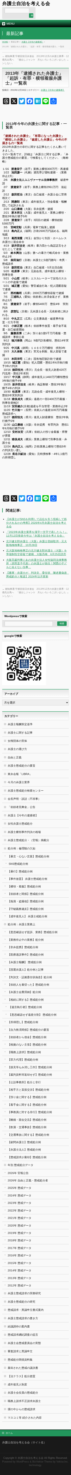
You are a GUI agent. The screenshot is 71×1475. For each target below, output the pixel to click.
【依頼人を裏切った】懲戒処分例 (28, 984)
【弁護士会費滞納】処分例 (24, 992)
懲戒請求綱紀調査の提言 (23, 1334)
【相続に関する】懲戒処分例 (26, 999)
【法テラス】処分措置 (21, 1376)
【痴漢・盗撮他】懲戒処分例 (26, 901)
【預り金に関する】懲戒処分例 (27, 1097)
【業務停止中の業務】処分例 (26, 939)
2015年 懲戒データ (19, 1263)
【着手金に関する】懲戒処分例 (27, 1104)
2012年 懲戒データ (19, 1285)
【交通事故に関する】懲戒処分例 (28, 1134)
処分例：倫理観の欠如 (21, 848)
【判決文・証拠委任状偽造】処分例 (30, 977)
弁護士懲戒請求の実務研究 (24, 1293)
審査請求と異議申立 (20, 1351)
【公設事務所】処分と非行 (24, 1082)
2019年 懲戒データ (19, 1233)
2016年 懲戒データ (19, 1255)
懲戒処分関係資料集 (20, 1359)
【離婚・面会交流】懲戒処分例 (27, 1119)
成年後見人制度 (17, 1384)
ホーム (9, 1433)
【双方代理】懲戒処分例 (23, 1059)
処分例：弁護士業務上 (21, 924)
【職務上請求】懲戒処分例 (24, 1052)
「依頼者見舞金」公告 (21, 807)
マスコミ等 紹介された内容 (25, 1417)
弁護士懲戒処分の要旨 (21, 765)
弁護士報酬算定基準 (20, 724)
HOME (5, 42)
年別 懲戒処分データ (20, 1165)
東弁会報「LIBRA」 (20, 774)
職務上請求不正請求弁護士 (24, 1401)
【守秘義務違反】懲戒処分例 (26, 908)
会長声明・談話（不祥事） (24, 798)
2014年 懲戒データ (19, 1270)
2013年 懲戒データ (19, 1278)
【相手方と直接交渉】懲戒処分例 (28, 1089)
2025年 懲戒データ (19, 1187)
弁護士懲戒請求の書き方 (23, 1318)
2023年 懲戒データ (19, 1202)
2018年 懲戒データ (19, 1240)
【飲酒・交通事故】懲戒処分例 (27, 1127)
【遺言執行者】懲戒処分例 (25, 1007)
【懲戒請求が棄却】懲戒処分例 (27, 1157)
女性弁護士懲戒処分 (20, 823)
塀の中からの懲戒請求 (21, 1409)
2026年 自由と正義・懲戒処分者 (28, 1180)
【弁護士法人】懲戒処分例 (24, 1149)
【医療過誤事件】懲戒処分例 (26, 954)
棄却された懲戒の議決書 (23, 1367)
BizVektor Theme (42, 1461)
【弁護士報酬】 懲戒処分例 (25, 962)
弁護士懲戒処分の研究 (21, 1301)
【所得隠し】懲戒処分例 (23, 1022)
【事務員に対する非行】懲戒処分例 (30, 1112)
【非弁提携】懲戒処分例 (23, 947)
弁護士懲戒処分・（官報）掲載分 (28, 840)
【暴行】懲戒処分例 (20, 871)
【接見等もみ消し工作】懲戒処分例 (30, 1067)
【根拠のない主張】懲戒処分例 (27, 1044)
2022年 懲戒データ (19, 1210)
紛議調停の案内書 (19, 1326)
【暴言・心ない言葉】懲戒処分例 (28, 856)
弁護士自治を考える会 (26, 3)
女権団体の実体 (17, 740)
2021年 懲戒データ (19, 1217)
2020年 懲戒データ (19, 1225)
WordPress (22, 1461)
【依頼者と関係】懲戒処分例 (26, 893)
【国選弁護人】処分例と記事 (26, 969)
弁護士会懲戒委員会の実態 (24, 1343)
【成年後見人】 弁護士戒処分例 (27, 916)
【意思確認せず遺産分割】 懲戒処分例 (32, 1014)
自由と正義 (14, 757)
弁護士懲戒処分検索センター (26, 790)
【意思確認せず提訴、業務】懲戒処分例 (32, 932)
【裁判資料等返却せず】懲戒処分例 (30, 1074)
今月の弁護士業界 (19, 782)
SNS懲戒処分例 (18, 863)
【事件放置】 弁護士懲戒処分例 (27, 878)
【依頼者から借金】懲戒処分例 (27, 1037)
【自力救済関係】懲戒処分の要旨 (28, 1029)
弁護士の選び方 (17, 749)
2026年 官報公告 (18, 1173)
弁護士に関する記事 (20, 732)
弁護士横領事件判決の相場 (24, 832)
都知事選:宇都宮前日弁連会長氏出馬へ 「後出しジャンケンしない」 (18, 60)
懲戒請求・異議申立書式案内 (26, 1309)
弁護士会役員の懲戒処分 (23, 1392)
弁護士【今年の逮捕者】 (32, 42)
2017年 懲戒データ (19, 1248)
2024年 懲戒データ (19, 1195)
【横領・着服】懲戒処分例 (24, 886)
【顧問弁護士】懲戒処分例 (24, 1142)
